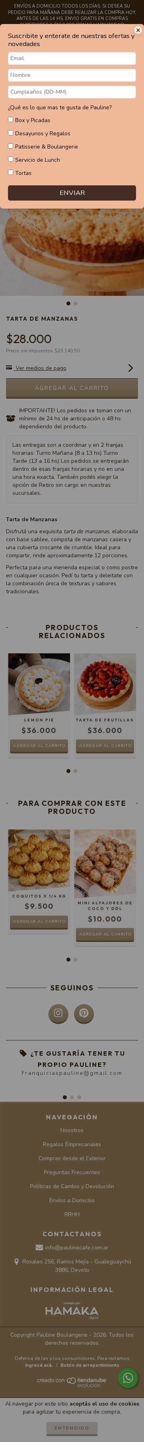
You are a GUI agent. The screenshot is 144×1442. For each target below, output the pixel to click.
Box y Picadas (32, 120)
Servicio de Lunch (37, 160)
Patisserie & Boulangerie (46, 147)
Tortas (23, 173)
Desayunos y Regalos (42, 133)
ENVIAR (72, 192)
